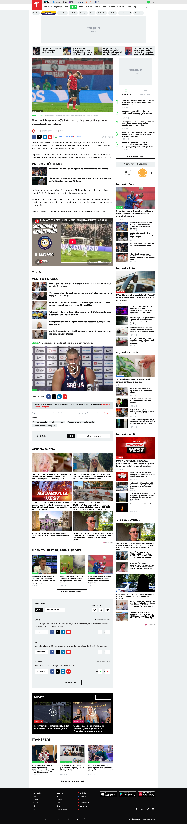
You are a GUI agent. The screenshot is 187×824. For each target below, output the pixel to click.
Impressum (52, 819)
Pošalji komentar (93, 436)
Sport (34, 115)
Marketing (42, 819)
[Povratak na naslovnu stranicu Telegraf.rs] (37, 5)
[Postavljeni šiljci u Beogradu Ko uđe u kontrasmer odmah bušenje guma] (52, 712)
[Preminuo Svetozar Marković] (122, 507)
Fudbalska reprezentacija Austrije (81, 422)
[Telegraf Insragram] (147, 809)
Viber (38, 407)
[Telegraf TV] (153, 809)
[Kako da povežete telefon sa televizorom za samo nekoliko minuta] (122, 391)
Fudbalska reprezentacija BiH (44, 426)
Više (144, 7)
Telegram (46, 407)
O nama (34, 819)
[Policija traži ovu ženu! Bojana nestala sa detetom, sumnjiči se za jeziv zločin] (39, 324)
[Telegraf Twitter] (142, 809)
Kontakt (89, 819)
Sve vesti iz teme (72, 781)
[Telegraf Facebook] (137, 809)
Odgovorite (41, 632)
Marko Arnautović (57, 422)
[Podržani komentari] (101, 610)
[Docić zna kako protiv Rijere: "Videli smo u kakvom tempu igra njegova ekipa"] (122, 236)
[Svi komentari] (94, 610)
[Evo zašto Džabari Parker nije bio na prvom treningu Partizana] (36, 51)
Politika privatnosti (78, 819)
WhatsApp (105, 404)
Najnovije (125, 184)
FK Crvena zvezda (40, 422)
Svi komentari (72, 683)
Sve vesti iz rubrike (72, 592)
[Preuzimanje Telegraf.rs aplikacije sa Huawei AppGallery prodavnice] (146, 794)
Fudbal (40, 115)
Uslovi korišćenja (103, 413)
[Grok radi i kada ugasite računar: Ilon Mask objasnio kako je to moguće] (122, 402)
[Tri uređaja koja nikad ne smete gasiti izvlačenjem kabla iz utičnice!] (135, 366)
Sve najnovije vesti (135, 156)
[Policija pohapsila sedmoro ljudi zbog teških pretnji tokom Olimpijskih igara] (72, 754)
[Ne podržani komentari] (107, 610)
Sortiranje (96, 605)
